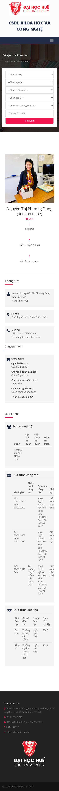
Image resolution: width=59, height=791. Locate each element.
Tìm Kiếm (29, 120)
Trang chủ (7, 61)
